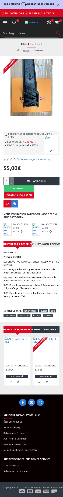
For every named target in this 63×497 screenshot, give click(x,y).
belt (53, 311)
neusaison (10, 315)
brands (36, 315)
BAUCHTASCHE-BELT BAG (21, 224)
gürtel (44, 311)
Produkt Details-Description (17, 244)
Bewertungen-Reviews (45, 244)
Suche (26, 50)
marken (48, 315)
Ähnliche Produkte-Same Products (17, 329)
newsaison (24, 315)
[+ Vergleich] (14, 203)
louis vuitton (30, 311)
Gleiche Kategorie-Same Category (45, 329)
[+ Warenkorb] (14, 231)
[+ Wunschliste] (7, 203)
